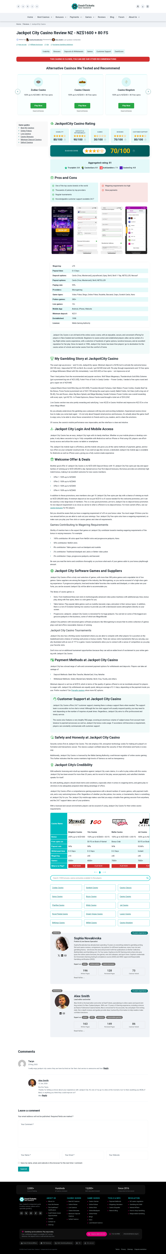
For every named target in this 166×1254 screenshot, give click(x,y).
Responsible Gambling (137, 1213)
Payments (74, 17)
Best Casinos (43, 17)
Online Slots (93, 1207)
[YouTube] (21, 1213)
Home (30, 17)
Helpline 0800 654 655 (98, 1234)
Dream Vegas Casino (94, 914)
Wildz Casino (91, 905)
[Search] (143, 6)
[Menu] (148, 6)
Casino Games (93, 1201)
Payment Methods (115, 1201)
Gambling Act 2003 (136, 1204)
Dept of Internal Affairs (30, 1243)
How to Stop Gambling (137, 1210)
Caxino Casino (125, 896)
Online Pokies (26, 131)
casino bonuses (56, 508)
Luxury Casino (125, 914)
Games (88, 17)
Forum (121, 17)
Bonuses (60, 17)
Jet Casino (124, 905)
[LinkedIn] (40, 1213)
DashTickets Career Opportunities (54, 1214)
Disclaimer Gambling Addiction (63, 44)
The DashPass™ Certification (53, 1209)
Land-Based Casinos (96, 1223)
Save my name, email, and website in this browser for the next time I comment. (52, 1163)
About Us (133, 17)
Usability (46, 51)
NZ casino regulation (136, 1201)
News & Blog (113, 1210)
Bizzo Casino (91, 896)
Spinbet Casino (92, 888)
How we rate (22, 44)
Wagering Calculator (116, 1204)
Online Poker (93, 1213)
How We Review (53, 1204)
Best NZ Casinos (27, 128)
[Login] (138, 6)
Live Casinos (26, 134)
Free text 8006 (116, 1234)
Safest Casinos (27, 142)
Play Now (38, 106)
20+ (48, 44)
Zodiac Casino (57, 888)
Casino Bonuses (27, 137)
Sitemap (51, 1225)
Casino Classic (126, 888)
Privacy (123, 1249)
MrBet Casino (91, 923)
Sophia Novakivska (35, 40)
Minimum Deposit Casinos (31, 140)
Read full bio (79, 978)
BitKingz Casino (58, 923)
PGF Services (47, 1243)
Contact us (51, 1222)
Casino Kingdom (126, 923)
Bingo (91, 1217)
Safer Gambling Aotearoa (64, 1243)
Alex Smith (59, 40)
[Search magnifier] (147, 878)
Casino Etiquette (114, 1207)
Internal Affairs (134, 1207)
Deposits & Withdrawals (73, 51)
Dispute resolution (140, 1249)
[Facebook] (36, 1213)
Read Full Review (38, 111)
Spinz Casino (57, 896)
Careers (50, 1218)
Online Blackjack (94, 1210)
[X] (26, 1213)
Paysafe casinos (78, 690)
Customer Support (104, 51)
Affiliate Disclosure (36, 44)
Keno (90, 1220)
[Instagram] (31, 1213)
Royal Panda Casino (60, 914)
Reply (106, 1068)
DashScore (119, 51)
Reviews (102, 17)
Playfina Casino (58, 905)
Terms (117, 1249)
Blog (112, 17)
